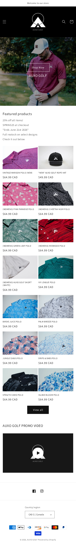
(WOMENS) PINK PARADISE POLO (18, 209)
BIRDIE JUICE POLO (12, 321)
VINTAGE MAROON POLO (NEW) (18, 172)
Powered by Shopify (47, 539)
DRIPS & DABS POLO (47, 358)
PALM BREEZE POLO (47, 321)
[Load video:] (38, 453)
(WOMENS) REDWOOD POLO (51, 245)
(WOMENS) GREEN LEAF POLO (17, 245)
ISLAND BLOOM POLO (48, 395)
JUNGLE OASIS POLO (13, 358)
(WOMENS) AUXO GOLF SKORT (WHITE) (17, 283)
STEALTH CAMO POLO (13, 395)
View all (38, 409)
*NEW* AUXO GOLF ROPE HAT (52, 172)
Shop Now (38, 67)
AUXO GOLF (32, 539)
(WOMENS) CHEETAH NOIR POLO (54, 209)
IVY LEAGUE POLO (46, 282)
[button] (4, 22)
